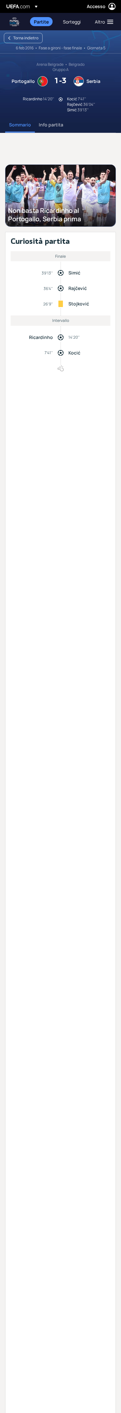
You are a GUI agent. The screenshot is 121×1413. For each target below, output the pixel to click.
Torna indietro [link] (25, 38)
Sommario (20, 124)
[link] (41, 21)
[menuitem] (43, 21)
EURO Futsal (15, 21)
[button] (103, 21)
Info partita (51, 124)
